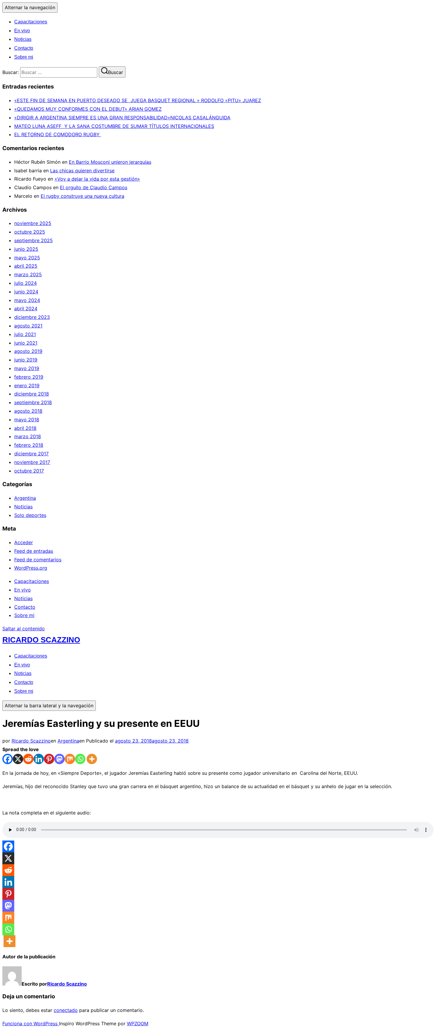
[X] (18, 759)
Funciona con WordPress (30, 1023)
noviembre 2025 (32, 223)
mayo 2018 (26, 419)
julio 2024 (25, 283)
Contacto (23, 48)
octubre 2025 (29, 232)
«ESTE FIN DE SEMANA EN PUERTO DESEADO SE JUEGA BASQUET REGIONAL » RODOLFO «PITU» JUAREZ (137, 100)
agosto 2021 (28, 326)
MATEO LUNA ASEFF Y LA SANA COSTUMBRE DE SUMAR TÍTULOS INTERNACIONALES (114, 126)
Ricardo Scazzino (41, 639)
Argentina (25, 498)
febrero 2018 (28, 445)
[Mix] (70, 759)
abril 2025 (25, 266)
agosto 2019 (28, 351)
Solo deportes (30, 515)
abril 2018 (25, 428)
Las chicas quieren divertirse (82, 170)
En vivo (22, 30)
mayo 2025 (27, 258)
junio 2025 (26, 249)
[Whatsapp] (80, 759)
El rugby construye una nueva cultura (82, 196)
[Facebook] (7, 759)
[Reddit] (28, 759)
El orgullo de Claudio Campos (93, 187)
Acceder (23, 542)
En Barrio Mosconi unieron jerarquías (110, 162)
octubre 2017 (29, 471)
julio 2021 (25, 334)
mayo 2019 (26, 368)
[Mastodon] (59, 759)
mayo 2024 (27, 300)
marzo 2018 (27, 436)
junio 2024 (26, 292)
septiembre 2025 (33, 240)
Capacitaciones (30, 21)
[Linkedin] (39, 759)
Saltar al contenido (23, 629)
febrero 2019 (28, 377)
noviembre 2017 (32, 462)
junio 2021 (25, 343)
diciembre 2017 (31, 454)
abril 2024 (25, 308)
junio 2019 (25, 360)
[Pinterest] (49, 759)
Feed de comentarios (37, 560)
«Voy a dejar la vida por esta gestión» (97, 179)
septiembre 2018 (33, 402)
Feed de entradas (33, 551)
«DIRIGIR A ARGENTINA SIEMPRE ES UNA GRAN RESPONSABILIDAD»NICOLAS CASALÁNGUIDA (122, 117)
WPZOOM (137, 1023)
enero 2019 (26, 385)
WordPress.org (30, 568)
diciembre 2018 (31, 394)
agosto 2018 (28, 411)
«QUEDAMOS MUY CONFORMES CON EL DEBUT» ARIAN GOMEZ (88, 109)
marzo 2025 (28, 274)
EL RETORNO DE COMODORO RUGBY (57, 134)
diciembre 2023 (32, 317)
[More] (91, 759)
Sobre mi (23, 57)
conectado (66, 1010)
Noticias (22, 39)
